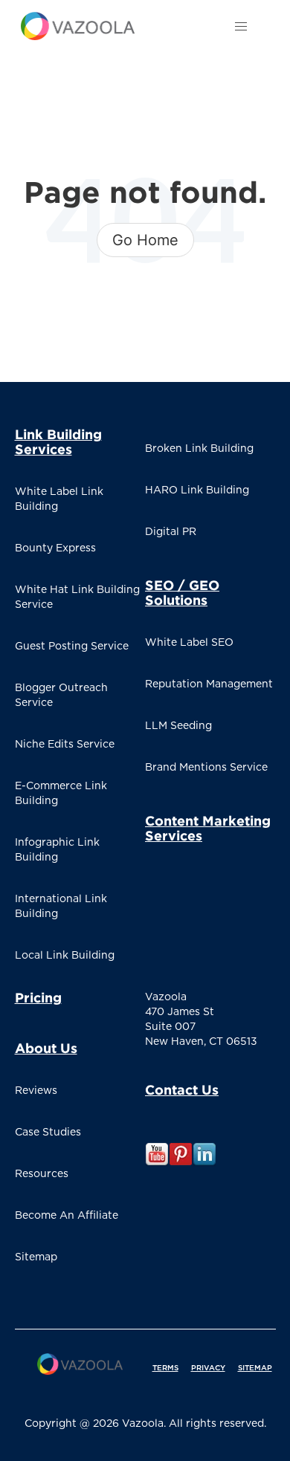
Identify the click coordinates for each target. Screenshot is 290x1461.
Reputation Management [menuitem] (209, 684)
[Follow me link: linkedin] (204, 1164)
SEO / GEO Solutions (182, 592)
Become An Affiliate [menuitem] (66, 1216)
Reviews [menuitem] (36, 1091)
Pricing (38, 997)
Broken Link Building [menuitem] (199, 449)
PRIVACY (208, 1368)
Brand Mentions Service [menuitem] (206, 767)
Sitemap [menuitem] (36, 1257)
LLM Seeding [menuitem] (178, 726)
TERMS (165, 1368)
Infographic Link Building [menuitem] (57, 850)
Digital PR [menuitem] (170, 532)
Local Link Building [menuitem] (65, 955)
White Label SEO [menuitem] (189, 643)
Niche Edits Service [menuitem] (65, 744)
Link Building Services (58, 441)
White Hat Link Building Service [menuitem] (77, 597)
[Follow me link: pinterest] (181, 1164)
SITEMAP (255, 1368)
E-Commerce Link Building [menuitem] (61, 793)
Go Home (145, 240)
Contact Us (182, 1089)
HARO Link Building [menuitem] (197, 490)
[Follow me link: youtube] (157, 1164)
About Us (46, 1047)
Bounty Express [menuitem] (55, 548)
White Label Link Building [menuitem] (59, 499)
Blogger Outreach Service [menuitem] (61, 695)
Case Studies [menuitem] (48, 1132)
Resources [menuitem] (41, 1174)
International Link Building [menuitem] (61, 906)
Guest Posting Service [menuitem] (72, 646)
